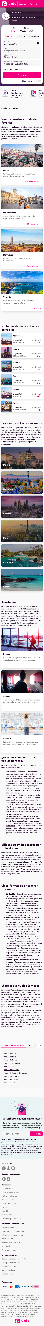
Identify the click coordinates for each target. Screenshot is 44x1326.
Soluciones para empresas (11, 1219)
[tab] (14, 29)
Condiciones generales (10, 1192)
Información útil (7, 1239)
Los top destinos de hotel (11, 1263)
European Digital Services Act (12, 1242)
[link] (22, 164)
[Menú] (41, 3)
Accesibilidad (6, 1246)
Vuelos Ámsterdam (11, 1080)
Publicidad (5, 1211)
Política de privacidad (9, 1196)
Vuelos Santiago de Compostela (15, 1073)
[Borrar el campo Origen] (38, 43)
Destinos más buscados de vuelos (14, 1259)
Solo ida (22, 36)
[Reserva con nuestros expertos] (31, 4)
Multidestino (34, 36)
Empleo (4, 1207)
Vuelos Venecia (9, 1083)
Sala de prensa (7, 1215)
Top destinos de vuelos (13, 1045)
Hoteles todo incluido (9, 1266)
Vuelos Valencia (10, 1053)
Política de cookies (8, 1200)
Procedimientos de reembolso (13, 1231)
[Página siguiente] (41, 95)
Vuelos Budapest (10, 1060)
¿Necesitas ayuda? (8, 1227)
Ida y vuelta (10, 36)
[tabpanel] (22, 1068)
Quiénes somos (7, 1189)
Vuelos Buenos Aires (11, 1070)
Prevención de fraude (9, 1250)
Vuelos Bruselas (10, 1057)
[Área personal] (36, 4)
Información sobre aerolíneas (12, 1235)
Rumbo (4, 108)
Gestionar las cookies (9, 1204)
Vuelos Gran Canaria (11, 1076)
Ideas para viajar (7, 1274)
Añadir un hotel (28, 81)
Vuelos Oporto (9, 1066)
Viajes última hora (8, 1270)
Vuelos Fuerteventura (12, 1063)
